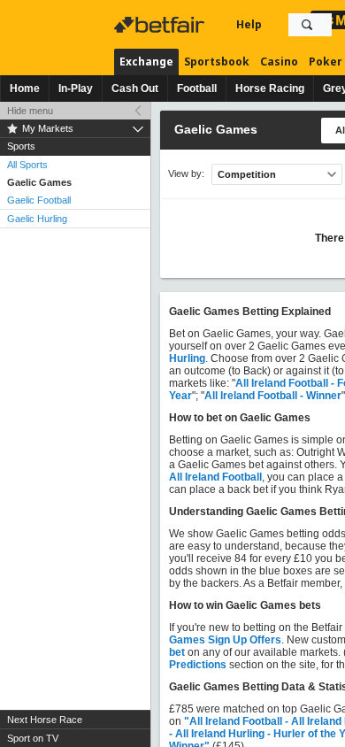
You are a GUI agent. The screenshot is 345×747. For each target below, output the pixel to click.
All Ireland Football (215, 477)
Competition (247, 174)
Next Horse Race (44, 719)
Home (25, 88)
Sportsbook (216, 61)
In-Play (75, 88)
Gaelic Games (39, 182)
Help (249, 24)
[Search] (307, 25)
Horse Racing (269, 88)
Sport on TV (32, 738)
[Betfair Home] (161, 25)
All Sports (27, 164)
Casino (279, 61)
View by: (186, 174)
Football (197, 88)
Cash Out (134, 88)
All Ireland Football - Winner (272, 395)
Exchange (146, 61)
